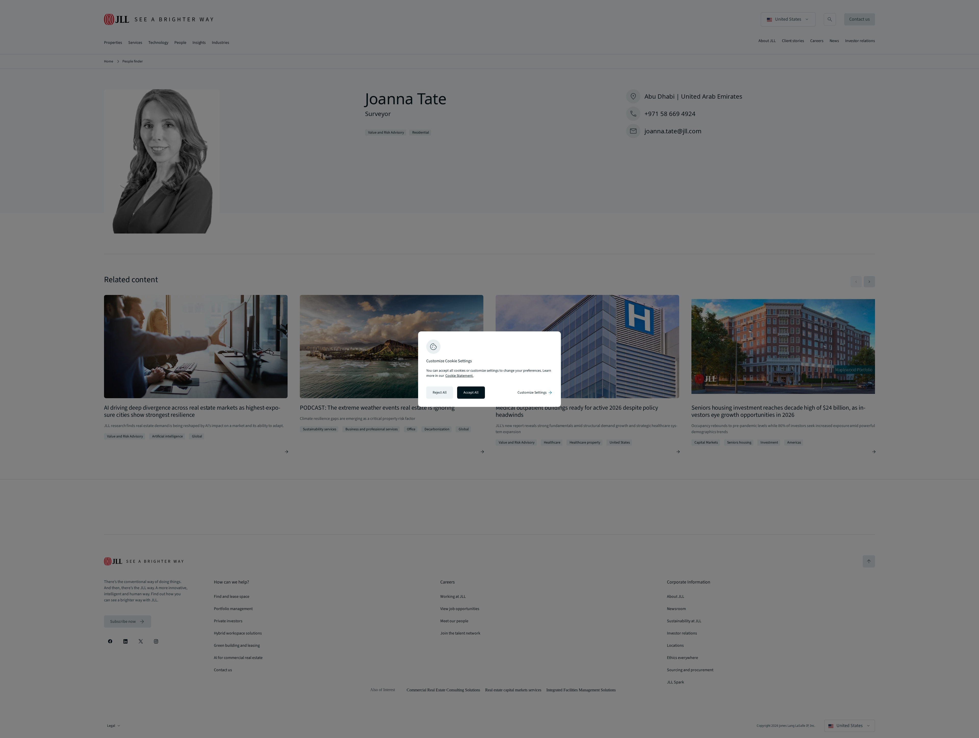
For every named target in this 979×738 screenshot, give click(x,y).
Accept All (471, 392)
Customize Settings (535, 393)
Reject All (440, 392)
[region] (489, 369)
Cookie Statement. (459, 375)
